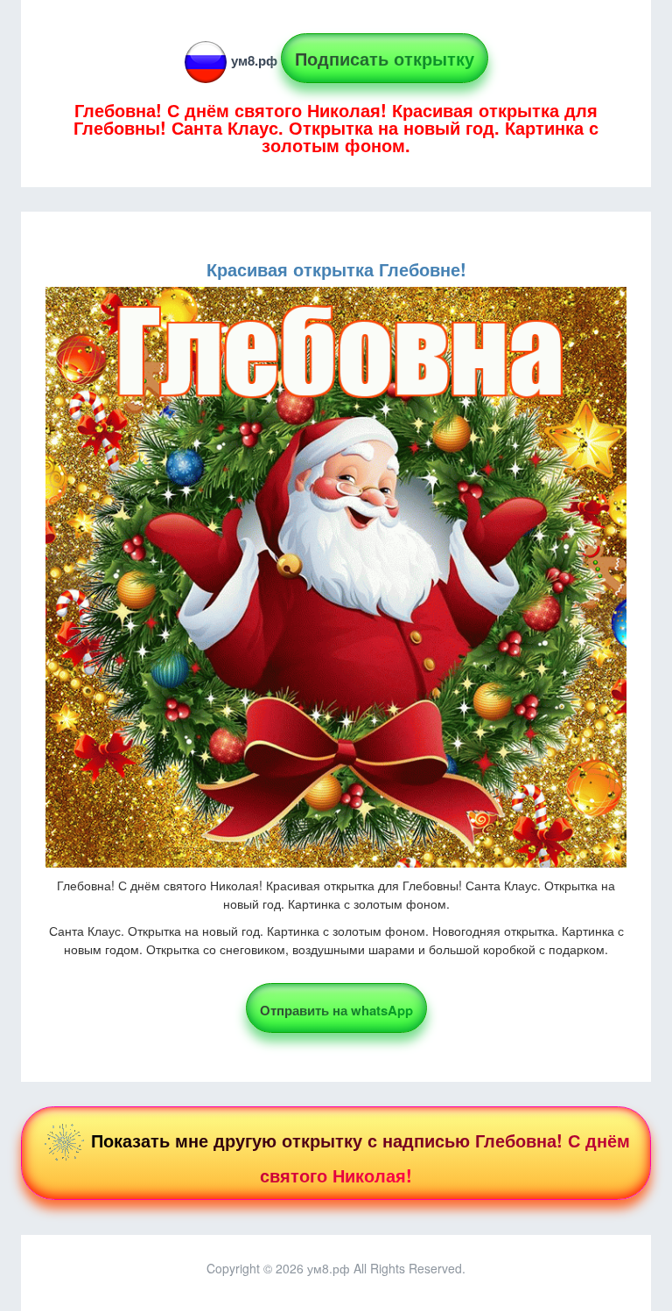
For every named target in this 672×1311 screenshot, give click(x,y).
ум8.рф (254, 60)
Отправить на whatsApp (336, 1010)
